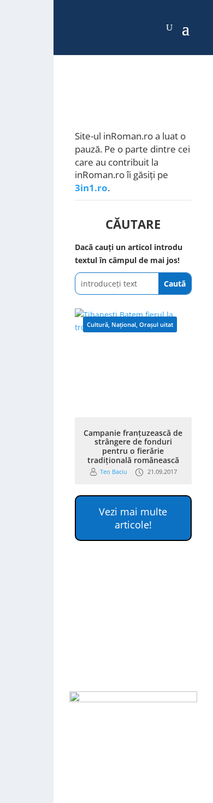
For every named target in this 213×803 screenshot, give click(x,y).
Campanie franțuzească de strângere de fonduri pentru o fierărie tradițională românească (133, 446)
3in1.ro (91, 187)
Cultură (97, 324)
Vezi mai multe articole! (133, 518)
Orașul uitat (156, 324)
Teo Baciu (113, 471)
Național (123, 324)
